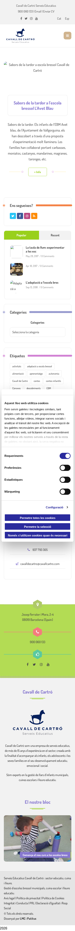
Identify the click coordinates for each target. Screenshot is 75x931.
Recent (55, 235)
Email (38, 11)
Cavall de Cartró (20, 380)
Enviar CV (48, 11)
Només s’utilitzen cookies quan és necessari (37, 535)
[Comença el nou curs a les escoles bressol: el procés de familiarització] (37, 838)
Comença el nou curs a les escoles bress (45, 855)
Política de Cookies (53, 898)
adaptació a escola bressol (39, 366)
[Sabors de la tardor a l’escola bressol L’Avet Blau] (37, 81)
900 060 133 (25, 11)
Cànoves (16, 388)
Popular (21, 235)
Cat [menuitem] (59, 18)
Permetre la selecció (37, 526)
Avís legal (9, 898)
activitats (16, 366)
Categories (37, 322)
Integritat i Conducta (16, 903)
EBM (49, 388)
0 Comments (47, 256)
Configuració (54, 507)
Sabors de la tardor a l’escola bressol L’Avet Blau (37, 105)
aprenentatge (36, 373)
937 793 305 (40, 550)
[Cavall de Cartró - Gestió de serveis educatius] (20, 35)
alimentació (18, 373)
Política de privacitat (28, 898)
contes (37, 380)
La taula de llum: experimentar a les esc (45, 249)
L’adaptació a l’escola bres (42, 282)
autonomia (54, 373)
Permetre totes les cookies (37, 518)
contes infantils (53, 380)
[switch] (65, 468)
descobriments (34, 388)
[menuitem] (59, 18)
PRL (32, 903)
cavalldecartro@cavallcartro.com (40, 564)
